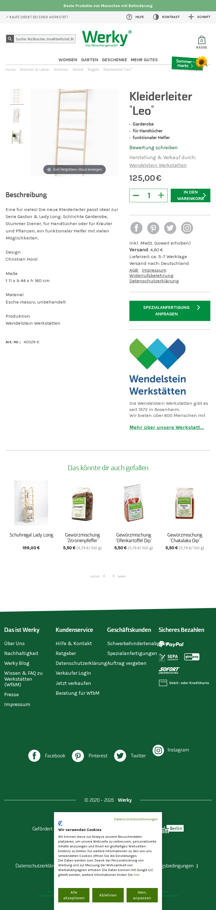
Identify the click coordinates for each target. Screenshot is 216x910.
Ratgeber (66, 653)
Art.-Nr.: (13, 342)
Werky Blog (17, 663)
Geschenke (114, 59)
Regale (93, 69)
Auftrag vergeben (127, 663)
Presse (11, 694)
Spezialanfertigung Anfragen (166, 310)
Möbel (78, 69)
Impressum (154, 270)
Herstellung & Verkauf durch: (162, 157)
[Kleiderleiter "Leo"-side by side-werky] (17, 97)
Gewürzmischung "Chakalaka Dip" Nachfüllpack (184, 540)
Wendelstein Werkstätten (158, 165)
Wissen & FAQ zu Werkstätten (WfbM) (23, 678)
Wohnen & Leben (35, 69)
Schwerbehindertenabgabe (137, 643)
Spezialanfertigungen (132, 653)
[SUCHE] (11, 40)
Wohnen (67, 59)
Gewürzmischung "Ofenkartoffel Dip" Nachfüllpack (134, 540)
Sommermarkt (189, 79)
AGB (134, 270)
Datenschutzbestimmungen (136, 819)
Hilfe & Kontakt (74, 643)
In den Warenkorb (190, 195)
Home (10, 69)
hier (137, 875)
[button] (136, 228)
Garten (89, 59)
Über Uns (14, 643)
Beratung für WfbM (78, 693)
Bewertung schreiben (153, 147)
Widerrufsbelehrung (151, 275)
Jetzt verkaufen (73, 683)
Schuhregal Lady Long (31, 535)
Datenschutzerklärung (154, 280)
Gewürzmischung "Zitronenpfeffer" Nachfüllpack (82, 540)
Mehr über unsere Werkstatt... (166, 427)
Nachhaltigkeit (21, 653)
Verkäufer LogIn (73, 673)
